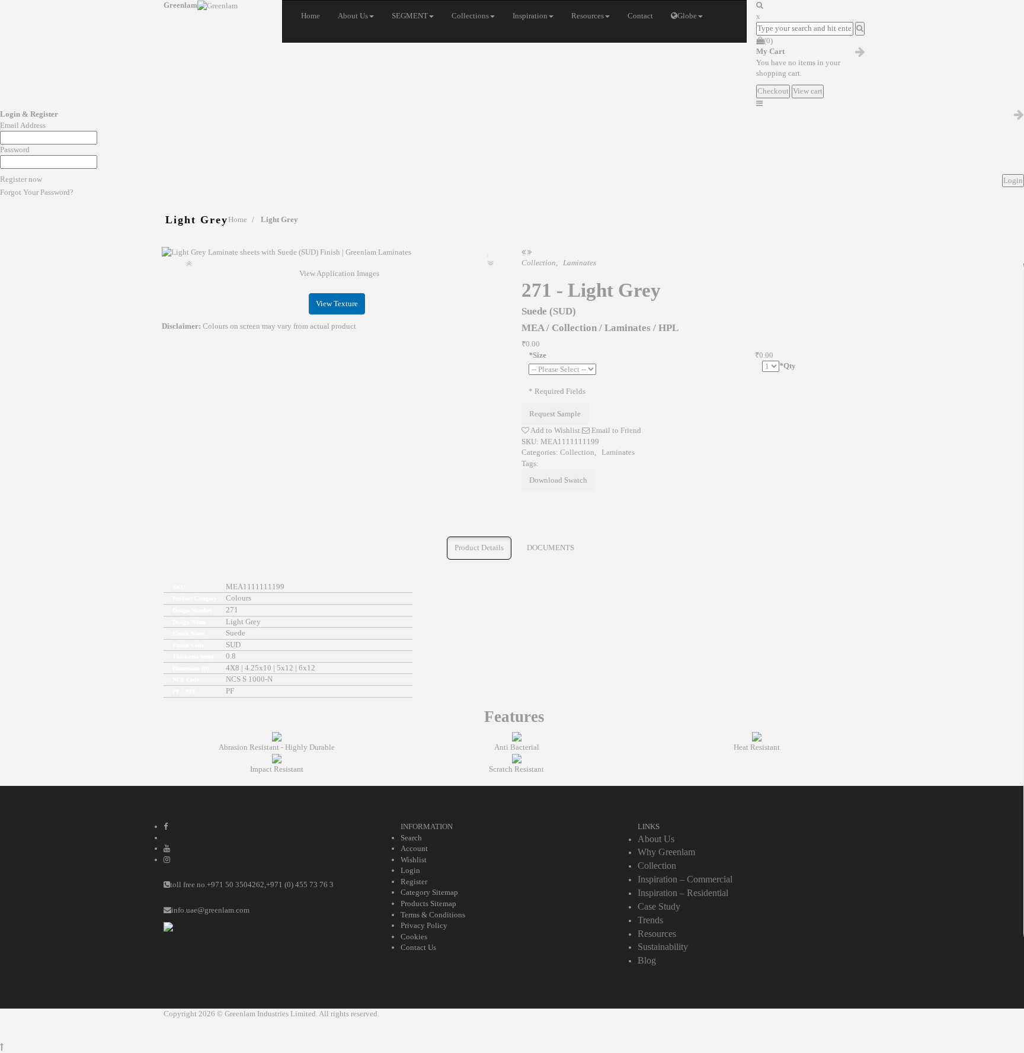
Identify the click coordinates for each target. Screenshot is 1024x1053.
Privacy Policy (424, 925)
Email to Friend (615, 430)
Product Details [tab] (479, 547)
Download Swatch (558, 480)
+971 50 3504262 (235, 884)
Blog (647, 960)
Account (414, 848)
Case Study (659, 906)
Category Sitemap (429, 892)
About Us (656, 839)
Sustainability (663, 947)
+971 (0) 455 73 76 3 (300, 884)
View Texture (337, 303)
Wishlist (414, 859)
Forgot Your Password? (36, 192)
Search (411, 837)
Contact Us (418, 947)
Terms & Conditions (433, 914)
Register (414, 881)
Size (537, 355)
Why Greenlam (666, 852)
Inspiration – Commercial (685, 879)
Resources (657, 934)
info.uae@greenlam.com (210, 910)
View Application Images (339, 273)
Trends (650, 920)
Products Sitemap (428, 903)
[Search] (860, 29)
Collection (577, 452)
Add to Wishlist (554, 430)
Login (410, 870)
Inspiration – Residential (683, 893)
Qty (787, 365)
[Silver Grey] (523, 252)
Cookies (414, 936)
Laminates (618, 452)
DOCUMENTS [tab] (550, 547)
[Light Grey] (337, 252)
